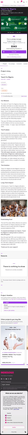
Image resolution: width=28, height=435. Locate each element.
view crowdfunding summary (14, 57)
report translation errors (12, 388)
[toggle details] (24, 364)
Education (4, 84)
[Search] (14, 2)
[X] (4, 379)
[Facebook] (1, 379)
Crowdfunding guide (21, 299)
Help (12, 299)
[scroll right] (25, 24)
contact (8, 79)
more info (3, 79)
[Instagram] (8, 379)
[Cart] (18, 2)
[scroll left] (2, 24)
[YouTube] (6, 379)
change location (21, 5)
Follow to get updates (9, 310)
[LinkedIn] (10, 379)
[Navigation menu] (26, 2)
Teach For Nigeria (8, 9)
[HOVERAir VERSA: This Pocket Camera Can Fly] (13, 338)
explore (15, 323)
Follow (14, 51)
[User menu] (23, 2)
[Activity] (21, 2)
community (4, 90)
